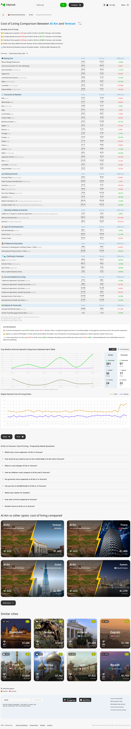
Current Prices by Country (118, 710)
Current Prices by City (117, 707)
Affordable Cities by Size (118, 704)
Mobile (113, 349)
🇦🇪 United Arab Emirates (16, 15)
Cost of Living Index (117, 698)
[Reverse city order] (80, 23)
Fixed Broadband (124, 349)
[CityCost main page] (8, 5)
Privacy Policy (34, 725)
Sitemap (42, 725)
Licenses (49, 725)
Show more (7, 603)
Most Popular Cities (116, 701)
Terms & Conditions (22, 725)
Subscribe (37, 700)
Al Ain (31, 15)
